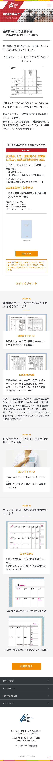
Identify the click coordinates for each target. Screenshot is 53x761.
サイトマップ (8, 703)
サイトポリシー (9, 688)
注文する (26, 253)
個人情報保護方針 (10, 695)
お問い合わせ (8, 680)
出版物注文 (26, 666)
